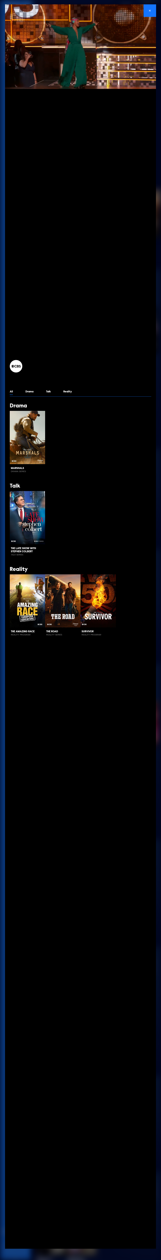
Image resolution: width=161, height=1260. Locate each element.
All (11, 391)
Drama (29, 391)
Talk (48, 391)
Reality (67, 391)
